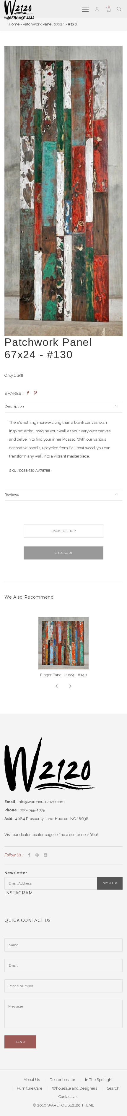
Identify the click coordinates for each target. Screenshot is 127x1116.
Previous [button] (56, 686)
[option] (63, 191)
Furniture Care (29, 1088)
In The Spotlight (99, 1079)
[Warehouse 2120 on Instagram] (45, 855)
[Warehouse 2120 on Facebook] (29, 855)
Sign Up (110, 883)
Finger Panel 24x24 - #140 (63, 675)
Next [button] (70, 686)
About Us (32, 1079)
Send (20, 1042)
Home (14, 24)
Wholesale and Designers (74, 1088)
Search (113, 1088)
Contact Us (67, 1096)
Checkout (64, 553)
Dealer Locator (62, 1079)
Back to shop (63, 531)
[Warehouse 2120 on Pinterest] (37, 855)
